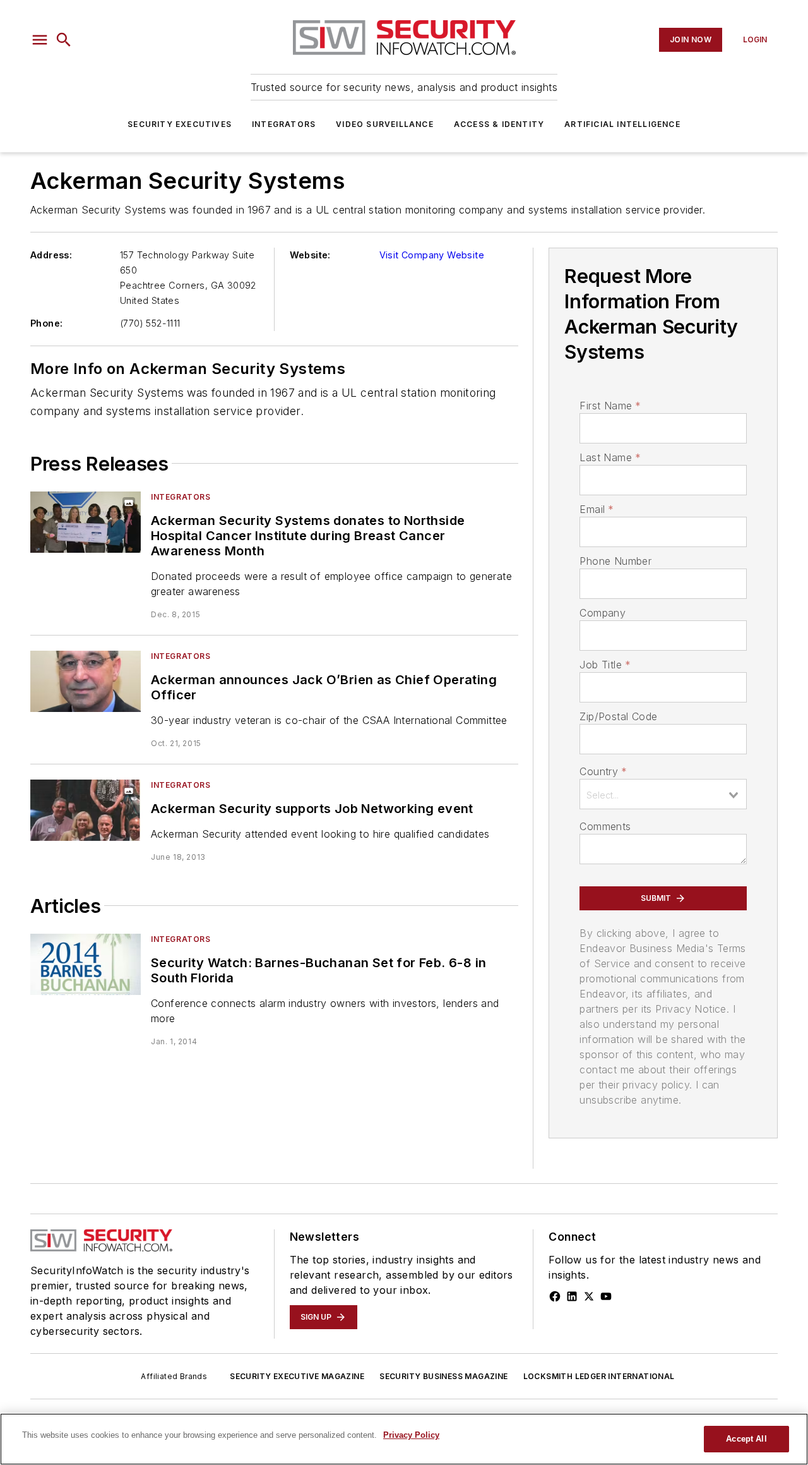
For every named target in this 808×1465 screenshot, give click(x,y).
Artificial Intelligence (622, 124)
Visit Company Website (431, 255)
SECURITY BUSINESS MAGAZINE (443, 1376)
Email (596, 509)
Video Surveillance (385, 124)
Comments (605, 826)
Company (602, 612)
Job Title (605, 664)
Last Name (610, 457)
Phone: (46, 323)
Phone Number (615, 561)
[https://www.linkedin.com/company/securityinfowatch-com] (572, 1296)
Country (603, 771)
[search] (63, 39)
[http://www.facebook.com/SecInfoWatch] (555, 1296)
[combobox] (663, 794)
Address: (51, 255)
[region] (404, 1439)
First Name (610, 405)
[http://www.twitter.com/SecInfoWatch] (589, 1296)
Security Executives (180, 124)
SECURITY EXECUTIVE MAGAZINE (297, 1376)
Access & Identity (499, 124)
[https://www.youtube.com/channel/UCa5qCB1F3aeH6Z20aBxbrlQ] (606, 1296)
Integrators (284, 124)
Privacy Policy (411, 1435)
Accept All (746, 1439)
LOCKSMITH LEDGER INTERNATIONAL (599, 1376)
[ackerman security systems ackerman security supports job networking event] (85, 810)
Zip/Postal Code (618, 716)
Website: (310, 255)
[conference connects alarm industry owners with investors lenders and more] (85, 964)
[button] (39, 39)
